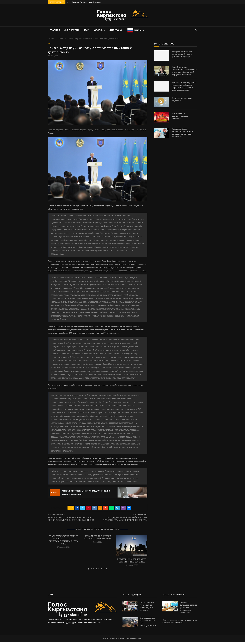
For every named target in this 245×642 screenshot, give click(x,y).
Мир (86, 30)
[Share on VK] (94, 508)
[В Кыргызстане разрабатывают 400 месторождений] (130, 622)
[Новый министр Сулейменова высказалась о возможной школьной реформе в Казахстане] (161, 71)
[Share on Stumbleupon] (105, 508)
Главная (55, 30)
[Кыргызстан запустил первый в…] (161, 102)
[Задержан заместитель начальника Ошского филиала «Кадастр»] (161, 55)
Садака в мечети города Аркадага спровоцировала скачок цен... (98, 2)
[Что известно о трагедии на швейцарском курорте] (130, 606)
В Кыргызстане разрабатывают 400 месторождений (148, 622)
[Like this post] (71, 508)
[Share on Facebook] (77, 508)
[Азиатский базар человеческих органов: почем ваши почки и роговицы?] (161, 133)
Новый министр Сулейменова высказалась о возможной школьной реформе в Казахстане (184, 71)
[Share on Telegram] (117, 508)
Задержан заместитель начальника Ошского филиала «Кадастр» (183, 54)
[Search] (196, 30)
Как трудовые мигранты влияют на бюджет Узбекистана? (179, 621)
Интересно (115, 30)
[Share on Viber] (123, 508)
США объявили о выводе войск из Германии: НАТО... (97, 537)
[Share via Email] (129, 508)
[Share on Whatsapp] (111, 508)
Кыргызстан (71, 30)
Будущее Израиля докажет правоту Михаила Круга (131, 560)
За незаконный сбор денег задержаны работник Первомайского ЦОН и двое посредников (184, 86)
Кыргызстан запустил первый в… (182, 99)
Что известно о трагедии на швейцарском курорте (147, 606)
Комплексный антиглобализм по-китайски (181, 116)
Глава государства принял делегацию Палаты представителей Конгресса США (63, 540)
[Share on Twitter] (82, 508)
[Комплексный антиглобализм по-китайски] (161, 117)
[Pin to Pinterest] (88, 508)
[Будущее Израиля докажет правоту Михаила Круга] (131, 545)
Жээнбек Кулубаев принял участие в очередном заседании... (188, 607)
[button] (67, 2)
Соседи (98, 30)
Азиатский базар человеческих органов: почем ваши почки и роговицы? (183, 133)
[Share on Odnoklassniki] (100, 508)
